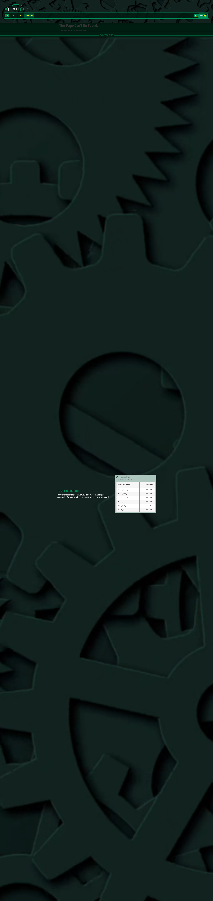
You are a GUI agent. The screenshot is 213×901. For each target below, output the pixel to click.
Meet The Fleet (16, 15)
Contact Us (29, 15)
